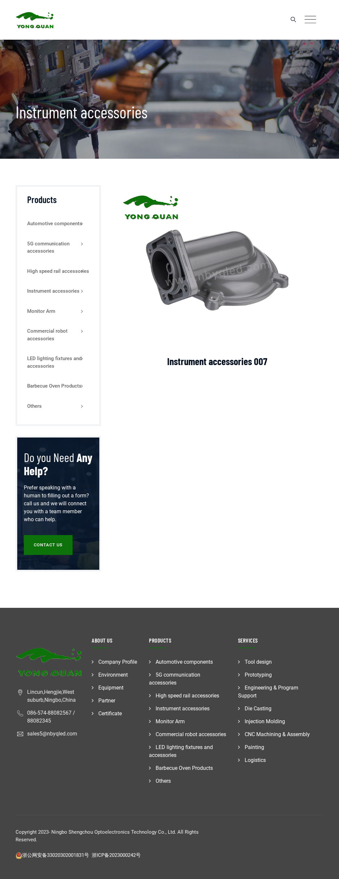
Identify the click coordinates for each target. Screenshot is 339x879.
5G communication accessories (48, 247)
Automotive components (54, 224)
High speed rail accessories (58, 271)
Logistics (255, 760)
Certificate (110, 713)
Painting (254, 747)
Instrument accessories (53, 291)
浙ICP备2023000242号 (116, 855)
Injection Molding (265, 721)
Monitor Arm (41, 311)
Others (34, 406)
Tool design (258, 662)
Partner (106, 700)
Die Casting (258, 708)
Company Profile (117, 662)
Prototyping (258, 675)
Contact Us (48, 544)
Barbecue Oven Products (54, 386)
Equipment (110, 688)
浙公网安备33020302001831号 (55, 855)
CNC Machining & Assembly (277, 734)
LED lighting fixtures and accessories (54, 362)
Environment (113, 675)
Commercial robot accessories (47, 335)
